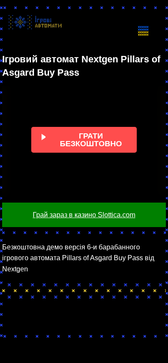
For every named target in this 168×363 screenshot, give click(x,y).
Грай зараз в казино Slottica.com (84, 214)
